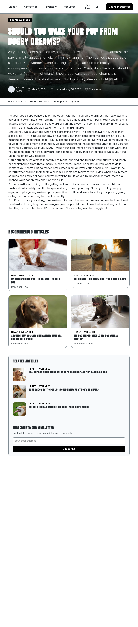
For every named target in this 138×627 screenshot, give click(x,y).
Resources (69, 6)
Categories (30, 6)
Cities (11, 6)
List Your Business (119, 6)
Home (11, 101)
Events (50, 6)
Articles (22, 101)
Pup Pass (88, 7)
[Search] (96, 6)
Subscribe (69, 448)
